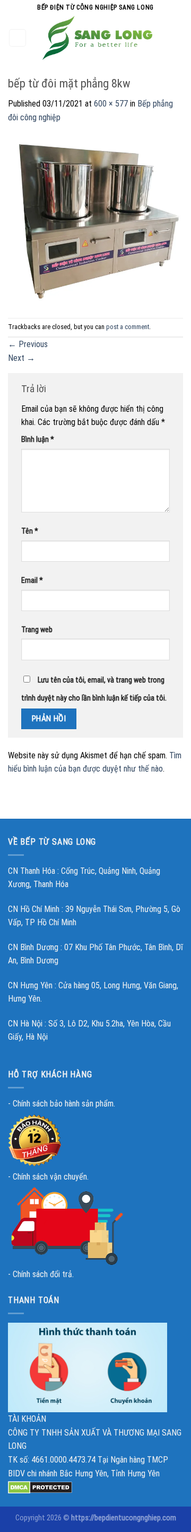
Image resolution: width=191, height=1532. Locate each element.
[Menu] (18, 38)
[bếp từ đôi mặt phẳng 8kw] (95, 220)
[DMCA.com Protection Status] (40, 1487)
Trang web (37, 629)
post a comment (127, 327)
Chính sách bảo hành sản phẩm (63, 1104)
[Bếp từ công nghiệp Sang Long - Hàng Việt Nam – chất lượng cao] (97, 38)
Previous (28, 344)
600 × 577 (111, 104)
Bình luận (37, 439)
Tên (29, 531)
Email (32, 580)
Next (21, 358)
